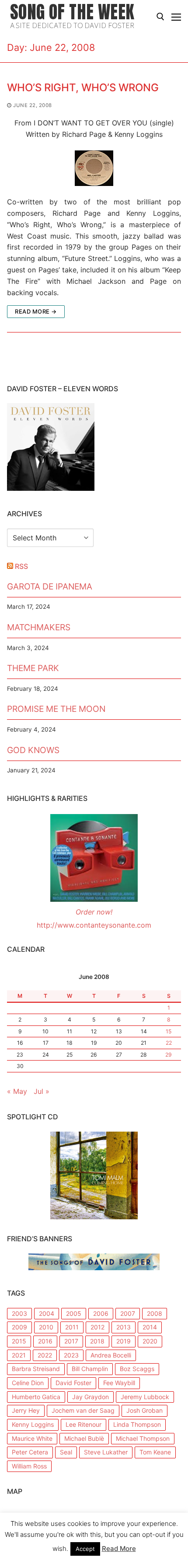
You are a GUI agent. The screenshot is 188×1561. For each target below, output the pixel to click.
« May (17, 1091)
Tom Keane (155, 1452)
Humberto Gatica (36, 1396)
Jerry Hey (26, 1410)
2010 (46, 1327)
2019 (123, 1341)
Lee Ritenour (83, 1424)
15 (168, 1031)
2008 (154, 1313)
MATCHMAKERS (38, 627)
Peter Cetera (30, 1452)
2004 (46, 1313)
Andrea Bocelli (111, 1355)
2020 (150, 1341)
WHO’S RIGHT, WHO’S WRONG (83, 87)
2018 (97, 1341)
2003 (19, 1313)
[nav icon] (176, 16)
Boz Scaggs (137, 1368)
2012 (97, 1327)
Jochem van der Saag (83, 1410)
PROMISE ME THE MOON (56, 709)
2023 (71, 1355)
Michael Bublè (84, 1438)
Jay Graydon (90, 1396)
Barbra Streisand (36, 1368)
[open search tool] (160, 17)
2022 (45, 1355)
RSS (21, 566)
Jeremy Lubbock (145, 1396)
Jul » (41, 1091)
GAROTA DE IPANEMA (49, 586)
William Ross (29, 1466)
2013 (123, 1327)
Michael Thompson (143, 1438)
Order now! (94, 911)
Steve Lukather (106, 1452)
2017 (71, 1341)
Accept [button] (85, 1548)
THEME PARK (33, 668)
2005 (73, 1313)
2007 (127, 1313)
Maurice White (32, 1438)
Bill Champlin (90, 1368)
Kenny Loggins (33, 1424)
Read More (119, 1548)
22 (169, 1042)
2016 (45, 1341)
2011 (72, 1327)
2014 (150, 1327)
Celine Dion (28, 1382)
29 (168, 1054)
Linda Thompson (137, 1424)
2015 (19, 1341)
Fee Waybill (119, 1382)
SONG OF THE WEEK (72, 12)
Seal (66, 1452)
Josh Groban (144, 1410)
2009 (19, 1327)
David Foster (73, 1382)
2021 (19, 1355)
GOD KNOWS (33, 750)
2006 (100, 1313)
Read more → (36, 311)
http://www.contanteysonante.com (94, 925)
